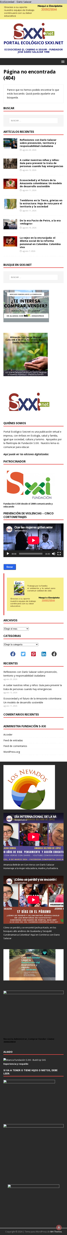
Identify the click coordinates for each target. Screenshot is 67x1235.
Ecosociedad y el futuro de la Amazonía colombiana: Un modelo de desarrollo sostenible (41, 183)
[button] (62, 61)
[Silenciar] (53, 553)
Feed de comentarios (15, 746)
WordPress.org (11, 751)
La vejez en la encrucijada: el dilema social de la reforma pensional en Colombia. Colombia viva (40, 242)
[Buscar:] (34, 121)
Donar (10, 567)
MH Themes (56, 1231)
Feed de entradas (13, 740)
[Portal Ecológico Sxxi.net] (33, 17)
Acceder (7, 734)
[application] (33, 540)
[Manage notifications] (59, 1227)
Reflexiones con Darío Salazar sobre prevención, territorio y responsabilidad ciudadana (38, 143)
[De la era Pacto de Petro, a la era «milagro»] (10, 227)
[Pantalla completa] (59, 553)
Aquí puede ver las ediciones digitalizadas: (26, 454)
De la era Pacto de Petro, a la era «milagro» (40, 222)
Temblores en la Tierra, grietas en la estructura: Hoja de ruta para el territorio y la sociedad (41, 203)
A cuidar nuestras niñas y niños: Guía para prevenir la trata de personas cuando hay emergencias (41, 163)
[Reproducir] (8, 553)
